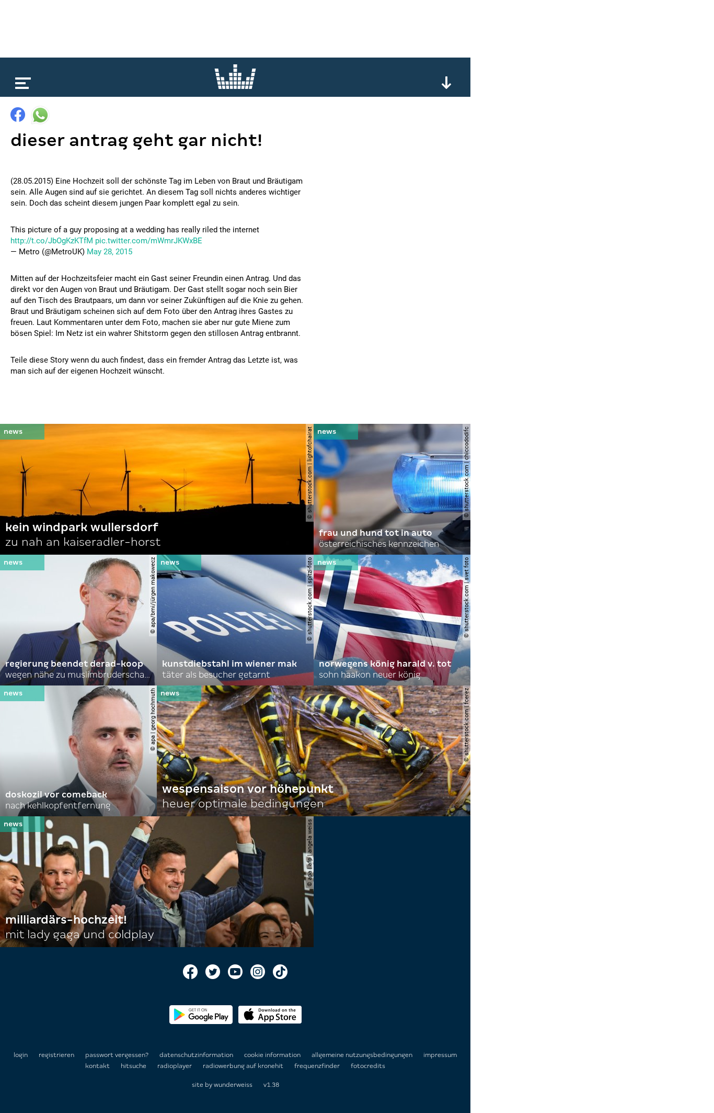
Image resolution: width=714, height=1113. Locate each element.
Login (21, 1055)
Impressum (440, 1055)
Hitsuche (134, 1066)
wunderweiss (233, 1084)
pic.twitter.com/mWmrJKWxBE (148, 240)
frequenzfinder (317, 1066)
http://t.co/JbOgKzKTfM (51, 240)
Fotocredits (368, 1066)
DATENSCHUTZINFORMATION (197, 1055)
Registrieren (56, 1055)
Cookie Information (273, 1055)
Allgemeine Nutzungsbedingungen (363, 1055)
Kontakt (98, 1066)
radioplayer (175, 1066)
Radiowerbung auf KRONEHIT (244, 1066)
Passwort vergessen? (116, 1055)
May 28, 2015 (109, 251)
